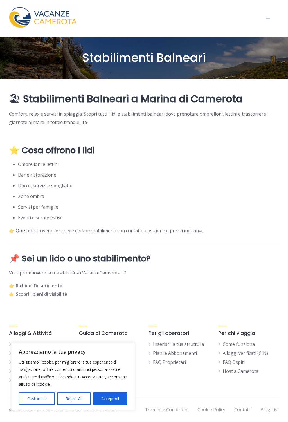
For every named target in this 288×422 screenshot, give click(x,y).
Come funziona (239, 344)
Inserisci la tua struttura (178, 344)
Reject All (74, 398)
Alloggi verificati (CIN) (245, 353)
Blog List (269, 410)
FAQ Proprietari (169, 362)
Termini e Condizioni (166, 410)
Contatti (242, 410)
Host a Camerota (240, 371)
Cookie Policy (211, 410)
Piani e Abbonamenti (175, 353)
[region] (73, 376)
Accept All (110, 398)
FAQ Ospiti (234, 362)
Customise (37, 398)
